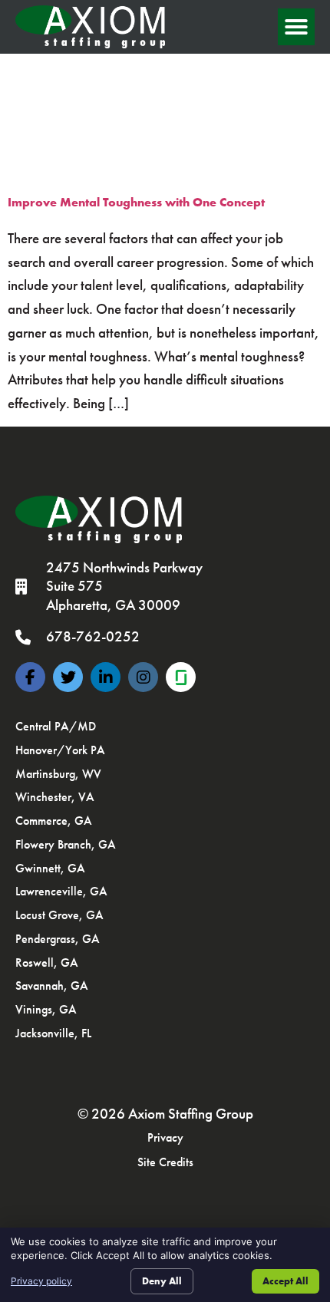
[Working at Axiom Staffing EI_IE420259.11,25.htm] (181, 677)
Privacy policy (41, 1281)
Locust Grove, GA (59, 915)
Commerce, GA (53, 821)
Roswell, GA (46, 962)
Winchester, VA (54, 797)
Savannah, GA (51, 985)
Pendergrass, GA (57, 939)
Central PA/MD (55, 726)
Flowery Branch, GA (65, 844)
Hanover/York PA (60, 750)
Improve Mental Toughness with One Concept (136, 202)
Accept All (285, 1280)
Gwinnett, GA (50, 868)
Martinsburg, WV (58, 774)
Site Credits (165, 1162)
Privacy (165, 1137)
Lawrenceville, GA (61, 891)
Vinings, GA (46, 1009)
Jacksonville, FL (53, 1033)
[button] (296, 26)
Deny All (162, 1280)
